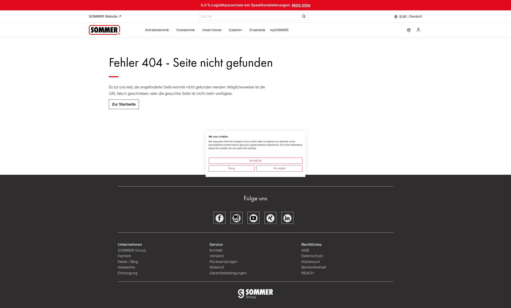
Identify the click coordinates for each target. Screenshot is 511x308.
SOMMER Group (132, 250)
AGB (305, 250)
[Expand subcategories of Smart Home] (222, 30)
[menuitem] (158, 30)
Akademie (127, 267)
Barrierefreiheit (313, 267)
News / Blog (128, 261)
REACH (307, 273)
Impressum (310, 261)
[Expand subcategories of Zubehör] (243, 30)
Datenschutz (312, 256)
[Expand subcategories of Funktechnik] (196, 30)
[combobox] (254, 16)
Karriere (124, 256)
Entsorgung (127, 273)
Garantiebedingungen (228, 273)
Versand (217, 256)
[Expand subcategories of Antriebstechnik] (170, 30)
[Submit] (304, 15)
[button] (407, 17)
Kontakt (216, 250)
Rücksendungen (224, 261)
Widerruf (217, 267)
